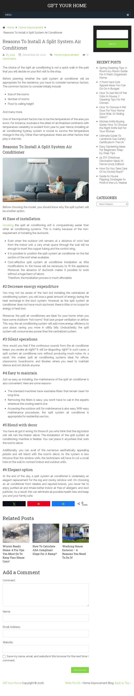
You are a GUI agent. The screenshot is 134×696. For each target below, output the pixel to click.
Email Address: (11, 627)
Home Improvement (66, 54)
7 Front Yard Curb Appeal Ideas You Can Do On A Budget (112, 85)
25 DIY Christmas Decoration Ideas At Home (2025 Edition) (111, 161)
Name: (6, 611)
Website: (8, 642)
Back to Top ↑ (123, 683)
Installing (8, 225)
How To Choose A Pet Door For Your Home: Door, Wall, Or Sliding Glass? (112, 112)
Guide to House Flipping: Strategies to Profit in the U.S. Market (113, 179)
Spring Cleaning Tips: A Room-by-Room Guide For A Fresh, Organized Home (113, 72)
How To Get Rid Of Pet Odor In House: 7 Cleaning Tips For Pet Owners (113, 97)
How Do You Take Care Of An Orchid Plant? (113, 170)
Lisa (12, 54)
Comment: (9, 580)
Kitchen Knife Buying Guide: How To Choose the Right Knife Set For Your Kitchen (113, 126)
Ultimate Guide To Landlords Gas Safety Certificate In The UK (112, 139)
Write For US (72, 683)
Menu (8, 15)
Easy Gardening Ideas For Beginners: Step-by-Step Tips (112, 150)
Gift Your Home (67, 5)
